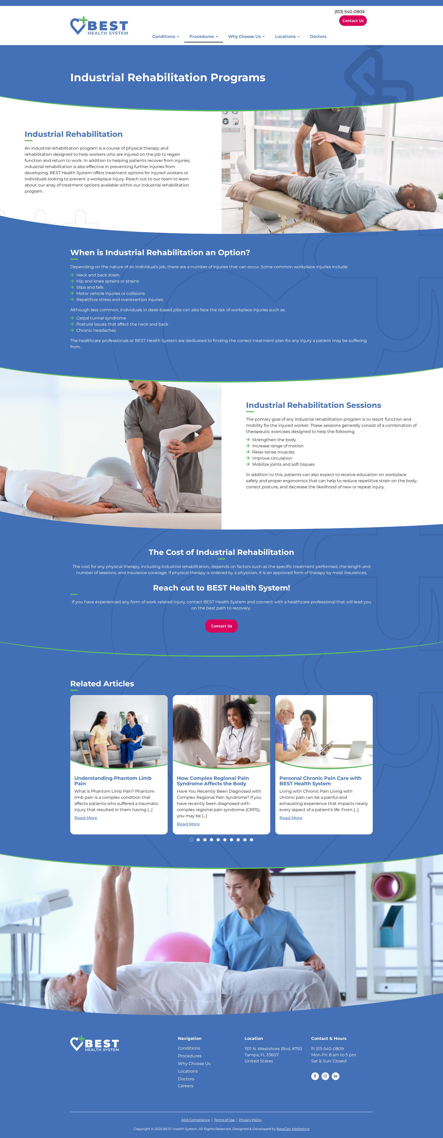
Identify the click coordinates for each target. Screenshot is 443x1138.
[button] (191, 840)
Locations (285, 36)
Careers (185, 1085)
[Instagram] (325, 1076)
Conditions (163, 36)
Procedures (201, 36)
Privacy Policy (250, 1120)
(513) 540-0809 (350, 11)
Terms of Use (224, 1120)
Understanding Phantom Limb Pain (113, 781)
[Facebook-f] (315, 1076)
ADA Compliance (195, 1120)
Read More (85, 817)
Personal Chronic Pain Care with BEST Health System (320, 781)
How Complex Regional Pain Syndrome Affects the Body (213, 781)
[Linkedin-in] (335, 1076)
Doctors (318, 36)
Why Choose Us (244, 36)
